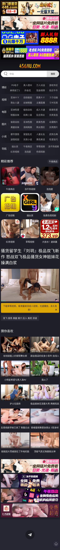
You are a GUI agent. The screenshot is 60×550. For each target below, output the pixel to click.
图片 (4, 124)
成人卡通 (40, 109)
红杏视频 (15, 151)
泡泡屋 (27, 151)
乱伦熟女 (40, 114)
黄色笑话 (40, 139)
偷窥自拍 (15, 121)
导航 (4, 148)
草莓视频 (40, 146)
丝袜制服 (27, 102)
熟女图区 (40, 127)
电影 (4, 112)
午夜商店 (27, 146)
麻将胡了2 (15, 90)
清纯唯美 (27, 127)
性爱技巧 (53, 139)
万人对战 (40, 85)
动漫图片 (53, 121)
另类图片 (53, 127)
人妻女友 (40, 134)
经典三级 (27, 114)
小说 (4, 136)
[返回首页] (56, 544)
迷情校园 (15, 139)
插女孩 (15, 146)
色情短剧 (40, 151)
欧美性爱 (53, 109)
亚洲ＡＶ (15, 97)
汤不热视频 (53, 146)
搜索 (53, 73)
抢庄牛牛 (53, 90)
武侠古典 (53, 134)
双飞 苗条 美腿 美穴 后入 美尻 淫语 (20, 318)
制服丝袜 (15, 114)
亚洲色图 (27, 121)
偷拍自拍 (27, 109)
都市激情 (15, 134)
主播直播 (40, 102)
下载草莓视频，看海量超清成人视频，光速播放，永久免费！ (30, 307)
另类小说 (27, 139)
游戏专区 (53, 85)
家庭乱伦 (27, 134)
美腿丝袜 (15, 127)
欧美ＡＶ (40, 97)
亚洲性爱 (15, 109)
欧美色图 (40, 121)
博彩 (4, 87)
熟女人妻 (15, 102)
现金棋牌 (40, 90)
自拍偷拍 (27, 97)
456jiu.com (30, 66)
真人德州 (27, 85)
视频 (4, 99)
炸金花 (27, 90)
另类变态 (53, 114)
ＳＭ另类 (53, 102)
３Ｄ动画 (53, 97)
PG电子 (14, 85)
